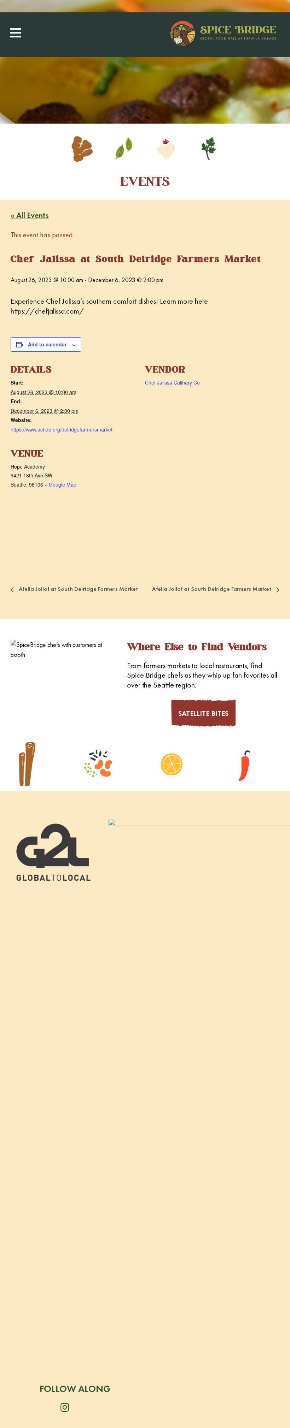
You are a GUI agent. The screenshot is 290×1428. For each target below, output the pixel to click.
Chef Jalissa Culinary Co (172, 382)
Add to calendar (47, 344)
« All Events (30, 215)
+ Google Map (60, 484)
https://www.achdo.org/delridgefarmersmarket (61, 429)
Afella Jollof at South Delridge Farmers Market (77, 588)
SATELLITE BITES (203, 713)
